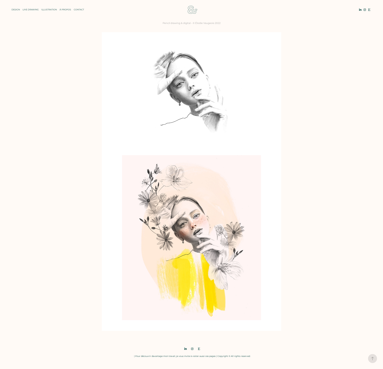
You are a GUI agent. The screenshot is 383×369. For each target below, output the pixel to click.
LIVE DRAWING (31, 9)
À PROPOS (65, 9)
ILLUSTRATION (49, 9)
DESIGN (16, 9)
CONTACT (79, 9)
